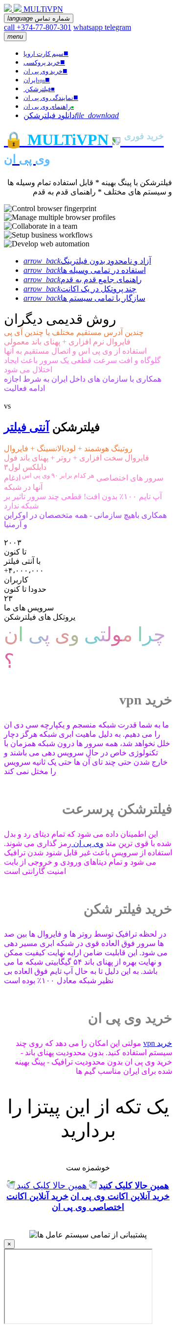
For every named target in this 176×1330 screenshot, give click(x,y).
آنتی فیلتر (26, 427)
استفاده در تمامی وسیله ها (84, 270)
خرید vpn (157, 1043)
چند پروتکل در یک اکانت (79, 289)
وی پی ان (87, 843)
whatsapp (89, 27)
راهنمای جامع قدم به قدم (82, 279)
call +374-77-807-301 (37, 27)
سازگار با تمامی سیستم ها (84, 298)
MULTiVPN (43, 9)
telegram (118, 27)
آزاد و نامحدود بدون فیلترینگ (87, 261)
